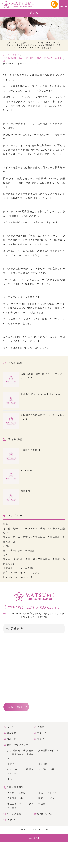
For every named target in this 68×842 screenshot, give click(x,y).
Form (36, 838)
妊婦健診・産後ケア (48, 750)
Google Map (14, 707)
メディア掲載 (14, 813)
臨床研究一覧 (44, 813)
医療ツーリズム (46, 798)
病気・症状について (18, 745)
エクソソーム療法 (16, 793)
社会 (5, 524)
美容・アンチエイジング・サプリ (21, 572)
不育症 (10, 764)
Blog (35, 13)
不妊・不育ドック (47, 793)
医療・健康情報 (15, 787)
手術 (9, 779)
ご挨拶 (40, 727)
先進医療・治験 (15, 798)
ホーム (10, 727)
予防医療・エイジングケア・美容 (20, 806)
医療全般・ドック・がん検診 (19, 568)
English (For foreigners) (17, 577)
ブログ (40, 739)
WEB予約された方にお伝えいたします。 (35, 607)
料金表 (41, 804)
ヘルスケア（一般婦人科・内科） (20, 771)
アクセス (42, 733)
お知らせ (8, 546)
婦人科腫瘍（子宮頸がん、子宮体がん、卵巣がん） (20, 754)
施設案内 (11, 733)
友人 (5, 555)
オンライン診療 (46, 769)
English (11, 819)
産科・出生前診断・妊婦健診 (19, 550)
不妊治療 (43, 764)
